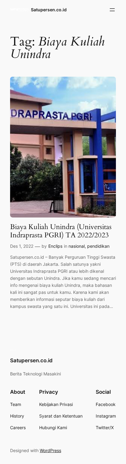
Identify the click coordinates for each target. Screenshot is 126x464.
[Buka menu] (112, 9)
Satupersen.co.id (49, 9)
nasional (77, 246)
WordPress (50, 450)
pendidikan (98, 246)
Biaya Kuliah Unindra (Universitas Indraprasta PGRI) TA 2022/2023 (61, 231)
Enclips (55, 246)
